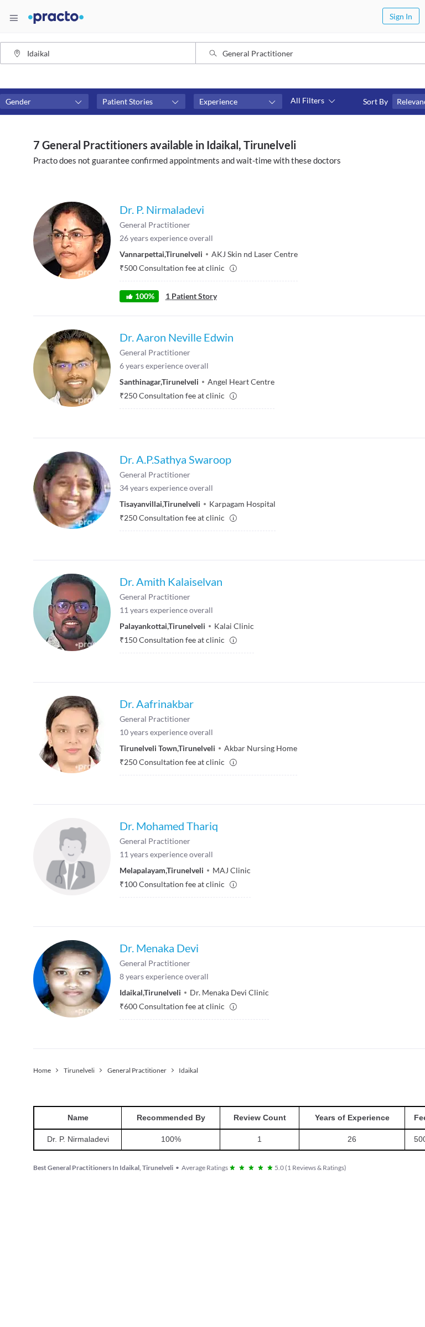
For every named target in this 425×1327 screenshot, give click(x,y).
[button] (44, 101)
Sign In (401, 16)
